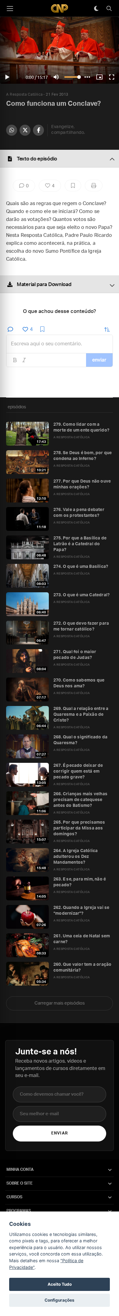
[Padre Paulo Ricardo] (59, 8)
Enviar (59, 1133)
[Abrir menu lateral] (10, 8)
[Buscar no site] (109, 8)
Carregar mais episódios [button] (59, 1003)
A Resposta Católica (24, 94)
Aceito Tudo (60, 1284)
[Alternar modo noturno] (96, 8)
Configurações (59, 1300)
